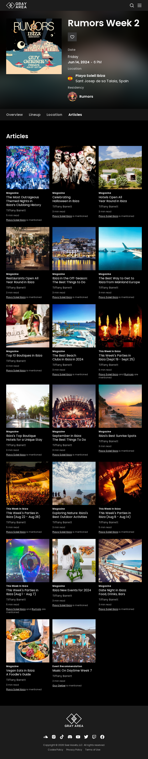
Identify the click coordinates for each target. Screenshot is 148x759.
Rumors (86, 96)
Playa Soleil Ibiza (90, 75)
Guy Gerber (59, 685)
